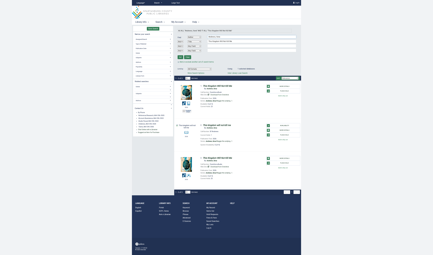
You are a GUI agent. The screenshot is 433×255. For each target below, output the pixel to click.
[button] (153, 90)
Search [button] (159, 22)
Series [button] (138, 53)
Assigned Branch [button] (141, 39)
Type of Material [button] (141, 44)
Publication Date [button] (141, 48)
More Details (284, 86)
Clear (188, 57)
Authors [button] (138, 62)
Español (138, 211)
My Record (210, 208)
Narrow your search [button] (142, 34)
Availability (284, 125)
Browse (186, 211)
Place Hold (284, 91)
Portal (161, 208)
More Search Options (196, 73)
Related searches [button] (142, 81)
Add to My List (283, 96)
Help (232, 203)
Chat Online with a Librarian (147, 130)
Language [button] (139, 71)
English (138, 208)
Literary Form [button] (140, 76)
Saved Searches (212, 221)
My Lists (209, 224)
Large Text (175, 3)
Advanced (186, 218)
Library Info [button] (141, 22)
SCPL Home (164, 211)
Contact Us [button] (139, 108)
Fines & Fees (211, 218)
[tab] (153, 34)
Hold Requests (212, 214)
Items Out (210, 211)
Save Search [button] (153, 29)
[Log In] (294, 3)
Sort (278, 78)
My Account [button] (177, 22)
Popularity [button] (139, 67)
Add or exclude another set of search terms (196, 62)
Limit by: (181, 69)
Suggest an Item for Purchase (148, 132)
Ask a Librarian (165, 214)
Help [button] (195, 22)
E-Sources (187, 221)
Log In (297, 3)
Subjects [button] (139, 57)
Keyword (186, 208)
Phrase (185, 214)
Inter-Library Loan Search (238, 73)
